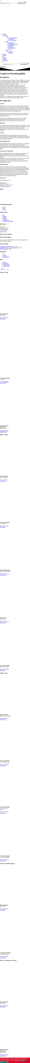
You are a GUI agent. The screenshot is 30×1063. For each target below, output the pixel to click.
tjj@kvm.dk (2, 670)
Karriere (4, 216)
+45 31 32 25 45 (5, 621)
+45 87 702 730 (4, 526)
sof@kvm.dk (3, 622)
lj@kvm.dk (2, 527)
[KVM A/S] (15, 36)
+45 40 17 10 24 (5, 573)
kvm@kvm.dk (6, 186)
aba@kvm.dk (3, 383)
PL (5, 269)
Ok (23, 1060)
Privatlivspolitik (4, 1062)
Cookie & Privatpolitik (8, 221)
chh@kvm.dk (3, 813)
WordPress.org (6, 266)
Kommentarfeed (6, 264)
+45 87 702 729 (4, 430)
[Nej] (7, 1062)
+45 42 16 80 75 (5, 859)
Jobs (4, 254)
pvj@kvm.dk (3, 481)
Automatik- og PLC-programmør (7, 247)
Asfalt (4, 207)
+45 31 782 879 (4, 381)
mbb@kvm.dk (3, 432)
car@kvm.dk (3, 957)
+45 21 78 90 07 (5, 764)
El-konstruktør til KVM (5, 246)
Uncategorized (6, 256)
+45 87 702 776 (4, 317)
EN (2, 269)
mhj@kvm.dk (3, 575)
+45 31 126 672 (4, 956)
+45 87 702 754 (4, 479)
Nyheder (5, 217)
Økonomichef (3, 249)
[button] (0, 1)
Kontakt (4, 218)
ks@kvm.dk (2, 318)
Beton (4, 208)
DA (2, 268)
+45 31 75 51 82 (5, 669)
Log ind (4, 262)
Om (3, 215)
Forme (4, 209)
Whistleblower (6, 220)
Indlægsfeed (5, 263)
